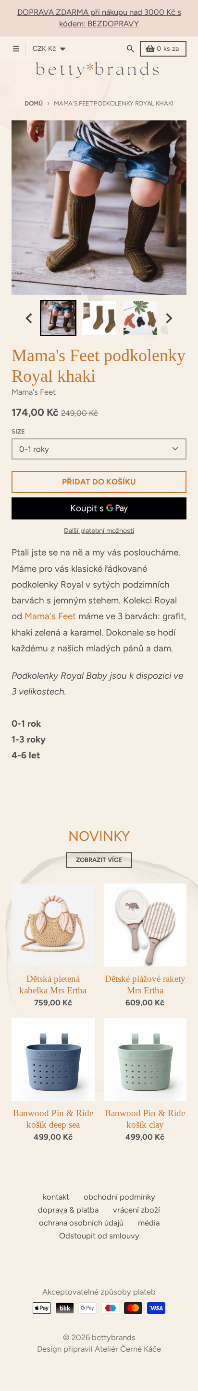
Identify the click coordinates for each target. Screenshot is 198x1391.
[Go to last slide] (29, 318)
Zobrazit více (99, 859)
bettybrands (114, 1337)
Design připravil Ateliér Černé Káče (99, 1349)
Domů (34, 103)
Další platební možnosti (99, 530)
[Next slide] (168, 318)
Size (18, 431)
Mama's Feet (50, 616)
